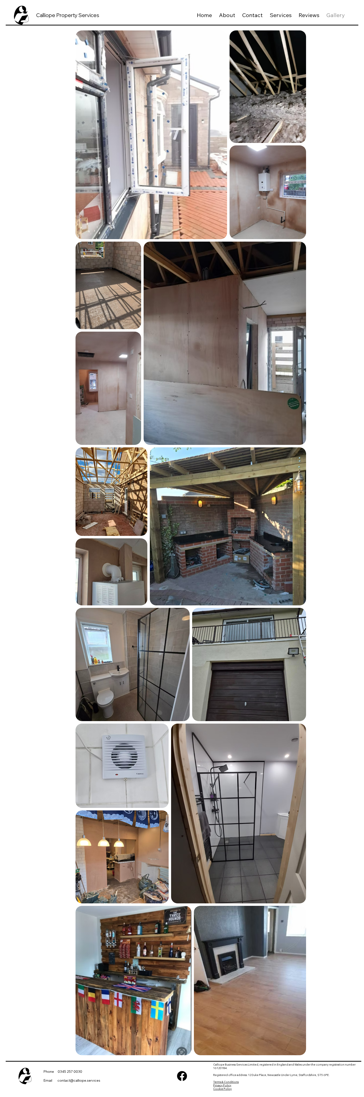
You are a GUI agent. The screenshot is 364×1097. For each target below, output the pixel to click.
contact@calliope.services (78, 1080)
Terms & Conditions (226, 1082)
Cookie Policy (222, 1089)
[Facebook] (182, 1076)
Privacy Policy (222, 1085)
